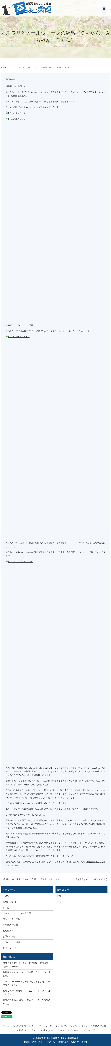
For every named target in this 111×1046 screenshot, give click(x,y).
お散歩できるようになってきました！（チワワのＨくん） (26, 1002)
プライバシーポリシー (14, 942)
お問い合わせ (9, 936)
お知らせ (61, 896)
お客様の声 (8, 930)
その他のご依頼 (10, 925)
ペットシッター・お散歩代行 (17, 913)
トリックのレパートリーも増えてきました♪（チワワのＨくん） (26, 983)
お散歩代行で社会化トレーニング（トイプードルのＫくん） (26, 992)
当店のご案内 (9, 901)
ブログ (14, 67)
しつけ (6, 907)
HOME (3, 67)
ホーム (6, 1025)
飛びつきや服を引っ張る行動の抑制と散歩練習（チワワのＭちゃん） (25, 965)
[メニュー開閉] (104, 8)
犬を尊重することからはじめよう (91, 879)
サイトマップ (9, 948)
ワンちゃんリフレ (11, 919)
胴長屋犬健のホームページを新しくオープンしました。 (26, 974)
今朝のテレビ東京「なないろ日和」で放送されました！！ (31, 879)
